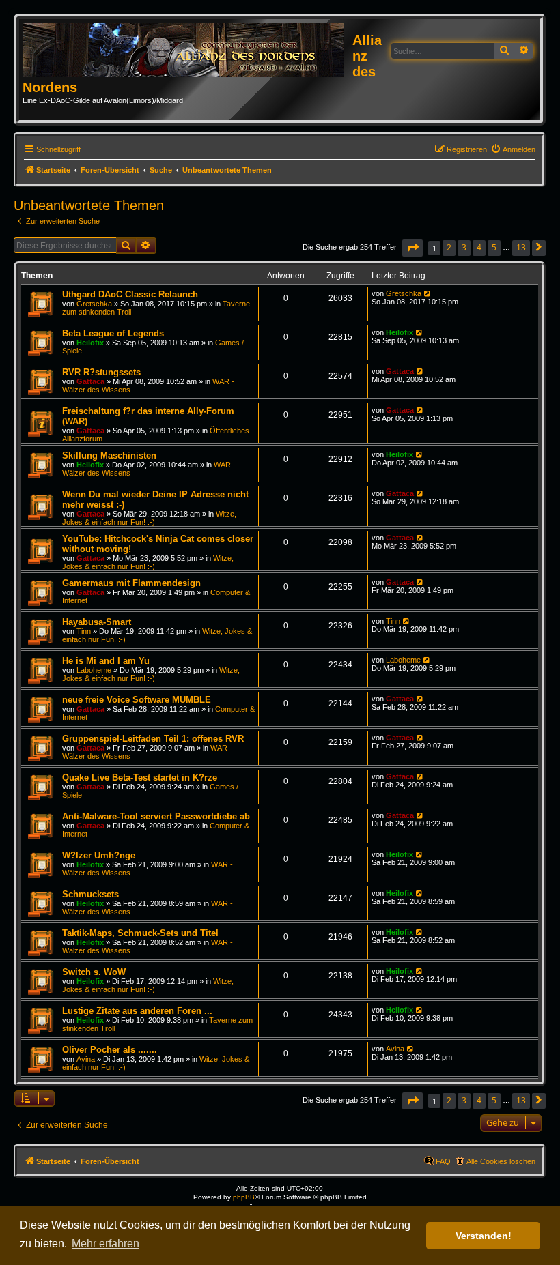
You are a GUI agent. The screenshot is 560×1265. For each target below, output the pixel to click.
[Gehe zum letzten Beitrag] (427, 293)
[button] (412, 248)
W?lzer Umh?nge (98, 855)
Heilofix (90, 342)
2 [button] (449, 247)
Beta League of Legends (113, 333)
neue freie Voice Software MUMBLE (136, 700)
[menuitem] (512, 149)
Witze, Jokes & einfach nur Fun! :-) (149, 518)
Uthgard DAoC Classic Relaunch (130, 294)
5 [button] (494, 247)
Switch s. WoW (94, 972)
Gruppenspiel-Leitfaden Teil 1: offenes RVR (153, 738)
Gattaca (90, 381)
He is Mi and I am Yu (106, 661)
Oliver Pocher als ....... (109, 1050)
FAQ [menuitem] (443, 1161)
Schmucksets (90, 894)
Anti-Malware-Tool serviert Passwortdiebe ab (156, 816)
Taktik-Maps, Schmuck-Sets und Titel (140, 933)
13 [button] (521, 247)
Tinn (83, 631)
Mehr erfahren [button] (105, 1243)
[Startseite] (187, 50)
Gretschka (94, 304)
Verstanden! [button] (484, 1235)
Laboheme (93, 670)
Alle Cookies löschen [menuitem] (500, 1161)
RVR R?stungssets (101, 372)
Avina (85, 1059)
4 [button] (479, 247)
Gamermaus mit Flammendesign (131, 583)
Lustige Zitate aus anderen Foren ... (137, 1011)
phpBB (244, 1197)
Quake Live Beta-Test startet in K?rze (139, 777)
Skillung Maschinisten (109, 455)
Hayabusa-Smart (96, 622)
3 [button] (464, 247)
